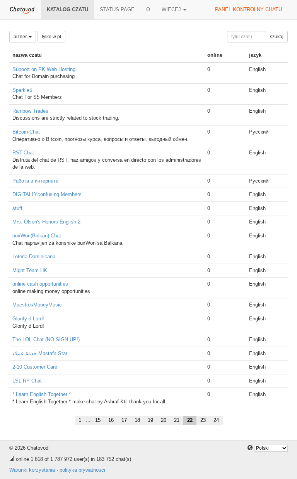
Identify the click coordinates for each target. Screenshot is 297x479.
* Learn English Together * (41, 394)
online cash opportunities (40, 284)
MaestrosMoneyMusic (37, 305)
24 (216, 420)
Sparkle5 (22, 90)
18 (137, 420)
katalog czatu (67, 9)
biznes (21, 36)
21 (176, 420)
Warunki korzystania (32, 470)
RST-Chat (23, 153)
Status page (117, 9)
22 (190, 420)
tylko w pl (51, 36)
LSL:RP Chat (27, 381)
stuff (17, 208)
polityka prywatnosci (82, 470)
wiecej (172, 9)
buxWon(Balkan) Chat (36, 236)
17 (124, 420)
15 (98, 420)
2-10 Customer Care (34, 367)
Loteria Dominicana (33, 256)
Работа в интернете (35, 181)
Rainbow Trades (30, 111)
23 (203, 420)
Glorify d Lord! (28, 319)
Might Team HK (29, 270)
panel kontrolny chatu (248, 9)
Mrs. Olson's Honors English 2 (46, 222)
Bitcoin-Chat (26, 132)
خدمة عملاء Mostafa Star (39, 353)
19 (150, 420)
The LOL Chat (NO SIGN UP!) (46, 339)
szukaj (276, 36)
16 (111, 420)
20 (163, 420)
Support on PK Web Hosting (43, 69)
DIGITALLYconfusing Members (47, 194)
